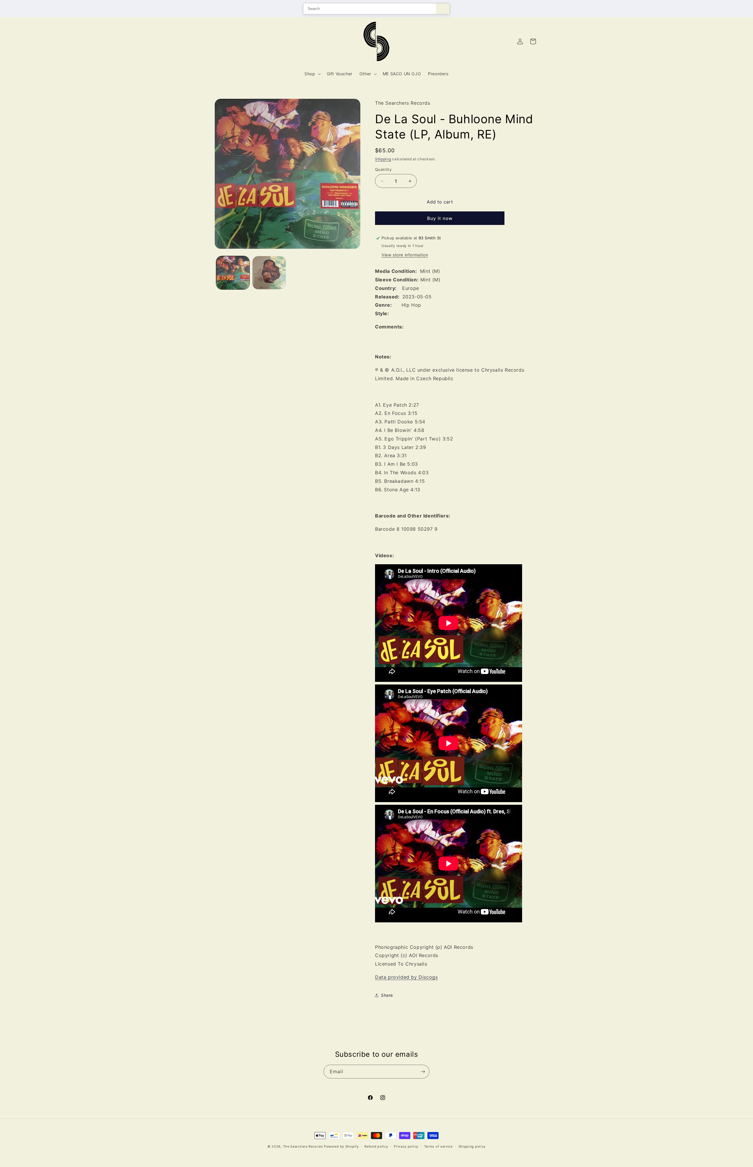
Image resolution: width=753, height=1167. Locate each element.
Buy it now (439, 218)
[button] (312, 74)
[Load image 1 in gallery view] (232, 272)
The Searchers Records (303, 1146)
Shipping (383, 159)
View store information (405, 254)
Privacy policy (406, 1146)
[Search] (443, 8)
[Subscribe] (422, 1071)
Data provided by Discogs (406, 977)
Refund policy (376, 1146)
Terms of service (438, 1146)
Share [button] (387, 995)
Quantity (383, 169)
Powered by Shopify (341, 1146)
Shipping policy (472, 1146)
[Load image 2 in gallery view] (269, 272)
